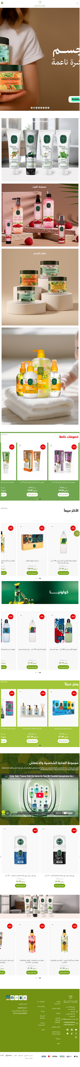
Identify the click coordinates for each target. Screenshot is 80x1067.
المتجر (42, 1022)
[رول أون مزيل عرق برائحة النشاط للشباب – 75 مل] (58, 843)
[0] (75, 533)
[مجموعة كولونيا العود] (31, 535)
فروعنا (42, 1004)
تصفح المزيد (4, 502)
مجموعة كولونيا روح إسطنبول (62, 722)
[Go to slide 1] (39, 493)
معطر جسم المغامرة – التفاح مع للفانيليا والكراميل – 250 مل (30, 954)
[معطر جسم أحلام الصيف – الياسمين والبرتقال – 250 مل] (62, 933)
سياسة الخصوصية (40, 1017)
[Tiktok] (70, 1026)
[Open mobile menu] (76, 3)
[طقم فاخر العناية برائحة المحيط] (31, 701)
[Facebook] (66, 1022)
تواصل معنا (40, 999)
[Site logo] (39, 4)
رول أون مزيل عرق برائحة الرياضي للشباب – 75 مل (20, 868)
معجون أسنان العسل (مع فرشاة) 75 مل (31, 476)
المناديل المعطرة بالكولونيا (56, 1013)
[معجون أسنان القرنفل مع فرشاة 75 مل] (63, 455)
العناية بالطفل (55, 1020)
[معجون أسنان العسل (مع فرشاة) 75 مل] (31, 455)
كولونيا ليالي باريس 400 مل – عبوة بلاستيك (62, 642)
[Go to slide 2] (37, 493)
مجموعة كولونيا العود (31, 554)
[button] (62, 488)
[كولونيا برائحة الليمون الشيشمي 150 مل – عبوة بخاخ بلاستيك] (63, 535)
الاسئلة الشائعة (41, 1010)
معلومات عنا (40, 994)
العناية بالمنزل (55, 1001)
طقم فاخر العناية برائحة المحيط (31, 722)
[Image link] (69, 992)
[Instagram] (74, 1030)
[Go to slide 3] (35, 493)
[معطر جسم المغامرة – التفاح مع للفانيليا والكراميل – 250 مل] (30, 933)
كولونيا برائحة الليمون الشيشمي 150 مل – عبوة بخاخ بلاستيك (62, 555)
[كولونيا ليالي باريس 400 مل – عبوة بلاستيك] (62, 623)
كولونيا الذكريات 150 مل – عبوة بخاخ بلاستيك (31, 642)
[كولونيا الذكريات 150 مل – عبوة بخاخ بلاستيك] (31, 623)
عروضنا (57, 1031)
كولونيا (57, 1006)
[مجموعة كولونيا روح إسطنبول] (63, 701)
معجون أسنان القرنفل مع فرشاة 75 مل (62, 476)
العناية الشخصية (56, 995)
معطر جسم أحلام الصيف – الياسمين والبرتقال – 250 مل (62, 954)
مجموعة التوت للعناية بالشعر (54, 1025)
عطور (57, 1036)
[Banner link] (39, 149)
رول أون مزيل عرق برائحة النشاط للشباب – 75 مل (58, 868)
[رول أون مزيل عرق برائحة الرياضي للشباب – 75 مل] (20, 843)
